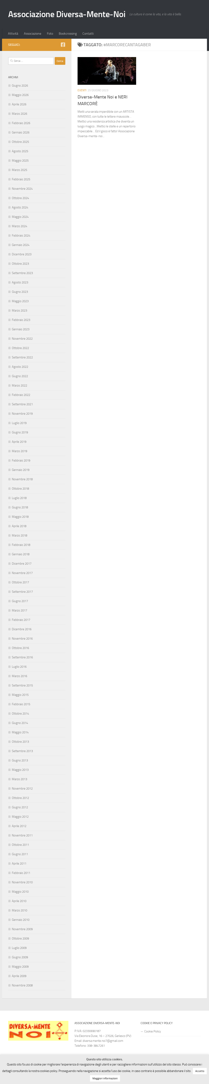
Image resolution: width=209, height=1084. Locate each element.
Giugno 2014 (20, 723)
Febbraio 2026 (21, 123)
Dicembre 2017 (21, 563)
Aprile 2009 (19, 976)
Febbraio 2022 (21, 395)
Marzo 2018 (19, 535)
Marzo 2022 (19, 385)
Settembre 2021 (22, 404)
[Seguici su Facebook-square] (62, 44)
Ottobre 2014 (20, 713)
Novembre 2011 (22, 835)
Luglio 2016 (19, 667)
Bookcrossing (68, 33)
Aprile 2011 (19, 863)
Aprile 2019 (19, 442)
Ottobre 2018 (20, 488)
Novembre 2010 (22, 882)
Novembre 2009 (22, 929)
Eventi (82, 90)
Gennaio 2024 (20, 245)
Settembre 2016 (22, 657)
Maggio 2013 (20, 770)
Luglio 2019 (19, 423)
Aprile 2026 (19, 104)
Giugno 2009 (20, 957)
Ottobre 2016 (20, 648)
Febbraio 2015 (21, 704)
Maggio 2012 (20, 817)
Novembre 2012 (22, 788)
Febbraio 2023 (21, 320)
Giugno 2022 (20, 376)
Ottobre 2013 (20, 742)
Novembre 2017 (22, 573)
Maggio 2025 (20, 160)
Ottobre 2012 (20, 798)
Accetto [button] (199, 1071)
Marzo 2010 (19, 910)
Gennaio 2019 (20, 470)
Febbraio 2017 (21, 620)
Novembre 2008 (22, 985)
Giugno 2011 (20, 854)
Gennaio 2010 (20, 920)
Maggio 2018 (20, 517)
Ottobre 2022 (20, 348)
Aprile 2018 (19, 526)
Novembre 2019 (22, 413)
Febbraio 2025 (21, 179)
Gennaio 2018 (20, 554)
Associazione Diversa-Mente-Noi (66, 14)
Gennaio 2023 (20, 329)
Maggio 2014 (20, 732)
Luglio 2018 (19, 498)
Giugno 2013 (20, 760)
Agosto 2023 (20, 282)
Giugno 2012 (20, 807)
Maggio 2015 (20, 695)
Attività (13, 33)
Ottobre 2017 (20, 582)
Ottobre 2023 (20, 263)
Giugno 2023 (20, 292)
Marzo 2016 (19, 676)
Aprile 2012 (19, 826)
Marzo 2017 (19, 610)
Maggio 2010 (20, 891)
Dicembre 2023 (21, 254)
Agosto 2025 (20, 151)
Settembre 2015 (22, 685)
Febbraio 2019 (21, 460)
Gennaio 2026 (20, 132)
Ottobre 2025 (20, 142)
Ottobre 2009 (20, 938)
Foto (50, 33)
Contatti (88, 33)
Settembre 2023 (22, 273)
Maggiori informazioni (105, 1078)
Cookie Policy (152, 1031)
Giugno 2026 (20, 85)
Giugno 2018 (20, 507)
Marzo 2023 (19, 310)
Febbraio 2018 (21, 545)
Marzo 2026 (19, 114)
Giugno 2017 (20, 601)
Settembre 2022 (22, 357)
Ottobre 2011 (20, 845)
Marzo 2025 (19, 170)
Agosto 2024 (20, 207)
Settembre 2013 (22, 751)
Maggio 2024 (20, 217)
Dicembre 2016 (21, 629)
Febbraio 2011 (21, 873)
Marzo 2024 (19, 226)
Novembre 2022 (22, 338)
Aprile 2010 (19, 901)
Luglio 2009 (19, 948)
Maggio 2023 (20, 301)
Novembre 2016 (22, 638)
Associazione (32, 33)
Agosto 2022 (20, 367)
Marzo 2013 (19, 779)
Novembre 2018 (22, 479)
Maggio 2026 (20, 95)
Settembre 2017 (22, 592)
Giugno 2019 (20, 432)
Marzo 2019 (19, 451)
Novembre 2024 (22, 189)
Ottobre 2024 (20, 198)
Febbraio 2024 (21, 235)
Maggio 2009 (20, 966)
